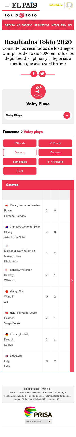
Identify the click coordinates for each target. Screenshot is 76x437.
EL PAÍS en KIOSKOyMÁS (34, 399)
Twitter (42, 74)
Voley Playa (38, 103)
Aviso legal (60, 392)
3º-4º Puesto (55, 161)
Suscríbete (55, 5)
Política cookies (36, 396)
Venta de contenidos (30, 392)
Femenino (11, 132)
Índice (51, 399)
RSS (58, 399)
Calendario (24, 25)
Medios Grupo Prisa (38, 421)
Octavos (20, 152)
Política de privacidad (15, 396)
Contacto (13, 392)
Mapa (17, 399)
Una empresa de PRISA (38, 411)
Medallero (58, 25)
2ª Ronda (55, 143)
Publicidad (48, 392)
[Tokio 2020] (21, 15)
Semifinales (20, 161)
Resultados (41, 25)
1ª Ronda (19, 143)
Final (20, 171)
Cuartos (55, 152)
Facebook (33, 74)
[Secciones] (7, 5)
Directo (10, 25)
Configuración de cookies (58, 396)
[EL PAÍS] (25, 5)
